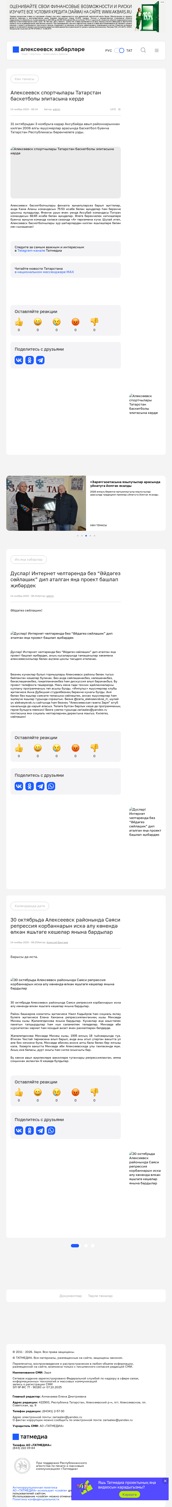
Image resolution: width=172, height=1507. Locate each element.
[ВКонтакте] (19, 360)
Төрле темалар (100, 1296)
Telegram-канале (31, 250)
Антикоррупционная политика (35, 1487)
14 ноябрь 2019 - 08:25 (24, 942)
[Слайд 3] (86, 535)
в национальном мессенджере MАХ (44, 272)
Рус (108, 51)
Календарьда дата (30, 906)
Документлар (71, 1296)
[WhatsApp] (51, 786)
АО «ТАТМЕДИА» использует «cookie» (40, 1490)
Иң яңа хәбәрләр (29, 559)
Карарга (129, 1494)
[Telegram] (40, 360)
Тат (129, 51)
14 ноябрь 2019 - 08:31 (24, 596)
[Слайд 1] (77, 535)
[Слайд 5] (94, 535)
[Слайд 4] (90, 535)
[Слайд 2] (82, 535)
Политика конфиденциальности (36, 1499)
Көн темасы (24, 79)
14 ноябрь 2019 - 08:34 (24, 109)
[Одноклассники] (29, 360)
